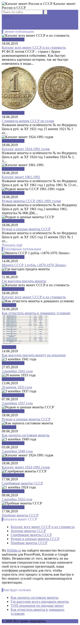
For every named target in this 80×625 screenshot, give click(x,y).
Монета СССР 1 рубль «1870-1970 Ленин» (34, 265)
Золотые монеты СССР (28, 531)
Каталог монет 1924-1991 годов (26, 149)
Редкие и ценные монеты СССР (26, 229)
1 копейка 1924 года (17, 499)
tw (9, 16)
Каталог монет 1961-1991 (21, 177)
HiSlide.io (14, 550)
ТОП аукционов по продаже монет (37, 605)
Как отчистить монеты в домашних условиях (36, 313)
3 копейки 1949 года (17, 451)
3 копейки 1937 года (17, 403)
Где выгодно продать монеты (24, 281)
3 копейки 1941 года (17, 371)
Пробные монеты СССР (20, 515)
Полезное (9, 273)
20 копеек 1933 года (17, 387)
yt (3, 16)
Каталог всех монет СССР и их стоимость (34, 47)
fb (5, 16)
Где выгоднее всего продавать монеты (40, 601)
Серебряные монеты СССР (22, 483)
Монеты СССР (13, 39)
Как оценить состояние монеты (26, 435)
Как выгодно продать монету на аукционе (34, 355)
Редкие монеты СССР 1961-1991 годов (31, 201)
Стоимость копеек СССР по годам (28, 121)
